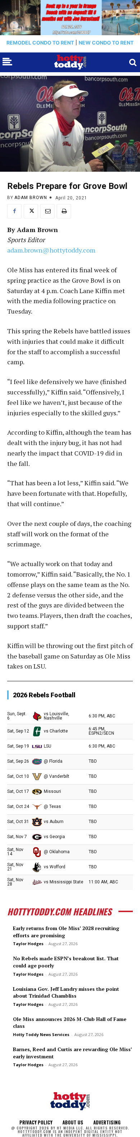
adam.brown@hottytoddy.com (51, 250)
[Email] (47, 211)
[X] (31, 211)
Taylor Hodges (28, 943)
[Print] (64, 211)
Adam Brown (30, 197)
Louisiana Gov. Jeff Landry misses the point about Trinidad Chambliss (66, 992)
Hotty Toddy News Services (41, 1034)
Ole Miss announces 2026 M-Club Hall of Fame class (69, 1023)
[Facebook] (14, 211)
